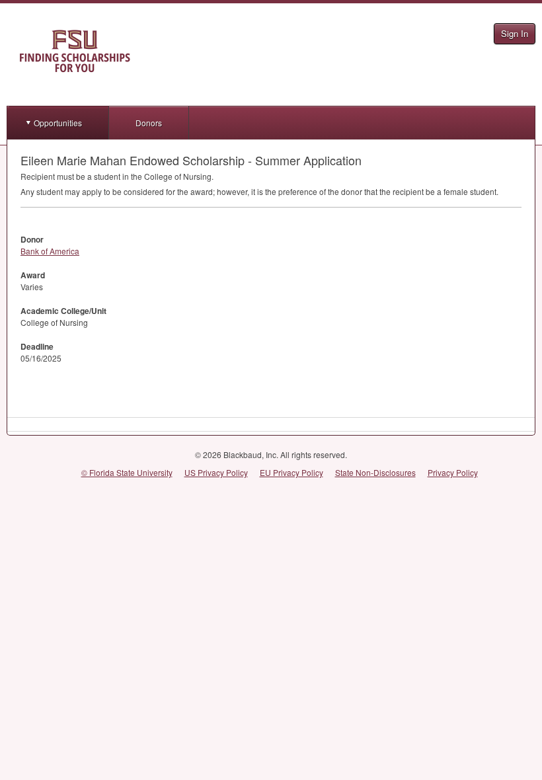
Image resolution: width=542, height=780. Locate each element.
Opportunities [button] (58, 122)
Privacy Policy (453, 472)
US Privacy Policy (216, 472)
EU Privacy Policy (291, 472)
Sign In (514, 33)
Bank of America (49, 250)
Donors (149, 122)
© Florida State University (127, 472)
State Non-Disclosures (375, 472)
